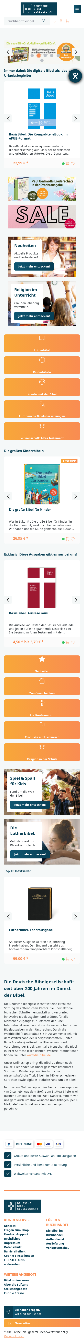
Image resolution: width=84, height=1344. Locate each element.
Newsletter (22, 1323)
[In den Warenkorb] (67, 163)
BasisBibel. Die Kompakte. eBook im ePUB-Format (38, 136)
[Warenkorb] (67, 20)
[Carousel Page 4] (45, 55)
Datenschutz (13, 1247)
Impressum (12, 1243)
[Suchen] (44, 21)
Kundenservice (17, 1220)
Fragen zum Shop (16, 1230)
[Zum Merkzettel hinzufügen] (73, 163)
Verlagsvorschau (57, 1248)
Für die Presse (14, 1293)
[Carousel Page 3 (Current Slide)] (38, 55)
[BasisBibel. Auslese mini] (42, 587)
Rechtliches (12, 1238)
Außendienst (55, 1239)
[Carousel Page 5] (51, 55)
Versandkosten (14, 1336)
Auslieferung (55, 1243)
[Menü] (77, 9)
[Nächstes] (76, 52)
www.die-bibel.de (39, 1055)
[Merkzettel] (54, 20)
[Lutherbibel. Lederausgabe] (42, 904)
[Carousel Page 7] (42, 60)
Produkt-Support (16, 1234)
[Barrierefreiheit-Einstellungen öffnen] (75, 76)
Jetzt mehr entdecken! (34, 266)
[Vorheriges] (8, 52)
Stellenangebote (15, 1289)
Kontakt (9, 1226)
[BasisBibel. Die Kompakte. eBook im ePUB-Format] (42, 108)
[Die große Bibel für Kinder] (42, 484)
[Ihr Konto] (61, 20)
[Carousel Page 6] (58, 55)
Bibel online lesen (16, 1280)
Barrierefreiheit (14, 1251)
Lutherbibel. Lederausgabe (31, 930)
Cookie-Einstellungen (19, 1256)
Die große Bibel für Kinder (30, 510)
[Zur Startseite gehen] (39, 8)
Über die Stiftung (16, 1284)
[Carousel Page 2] (32, 55)
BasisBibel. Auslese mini (28, 613)
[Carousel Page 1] (25, 55)
